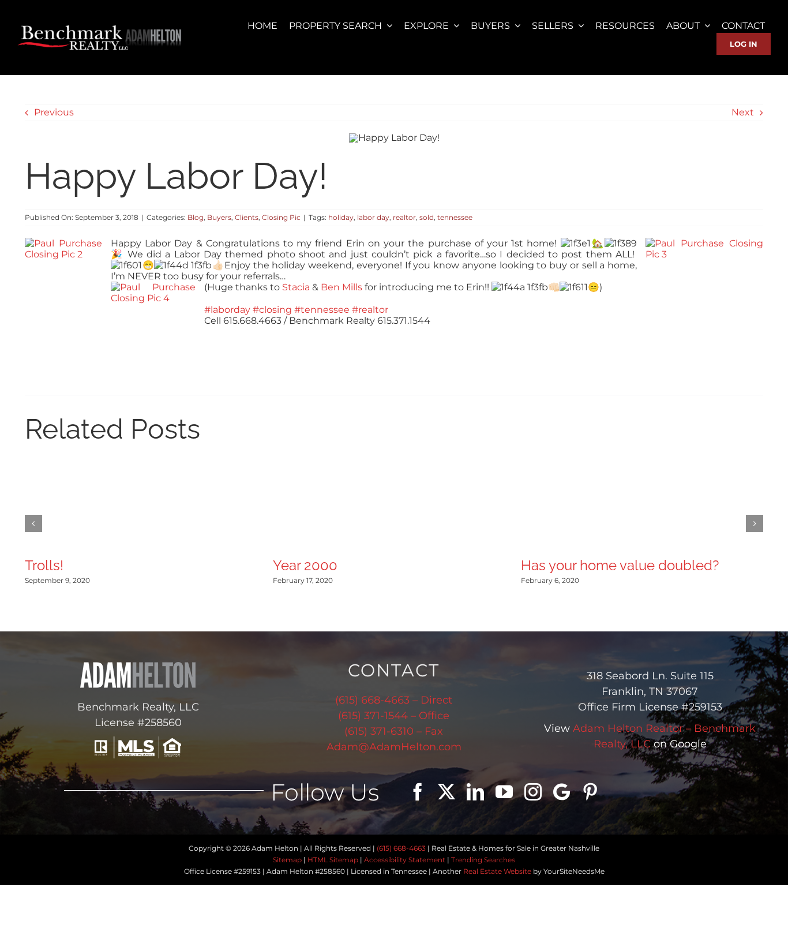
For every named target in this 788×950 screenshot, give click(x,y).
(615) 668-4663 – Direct (393, 700)
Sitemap (287, 859)
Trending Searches (483, 859)
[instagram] (533, 792)
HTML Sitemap (332, 859)
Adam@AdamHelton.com (394, 746)
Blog (195, 217)
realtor (404, 217)
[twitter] (446, 792)
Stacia (296, 287)
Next (742, 112)
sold (426, 217)
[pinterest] (590, 792)
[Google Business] (561, 792)
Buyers (219, 217)
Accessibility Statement (404, 859)
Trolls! (44, 565)
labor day (373, 217)
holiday (341, 217)
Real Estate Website (497, 871)
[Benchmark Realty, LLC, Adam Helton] (100, 29)
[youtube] (504, 792)
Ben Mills (341, 287)
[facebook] (417, 792)
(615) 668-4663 (401, 848)
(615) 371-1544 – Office (393, 715)
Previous (54, 112)
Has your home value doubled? (620, 565)
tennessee (454, 217)
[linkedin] (475, 792)
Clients (246, 217)
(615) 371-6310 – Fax (393, 731)
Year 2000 (305, 565)
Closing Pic (281, 217)
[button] (33, 523)
